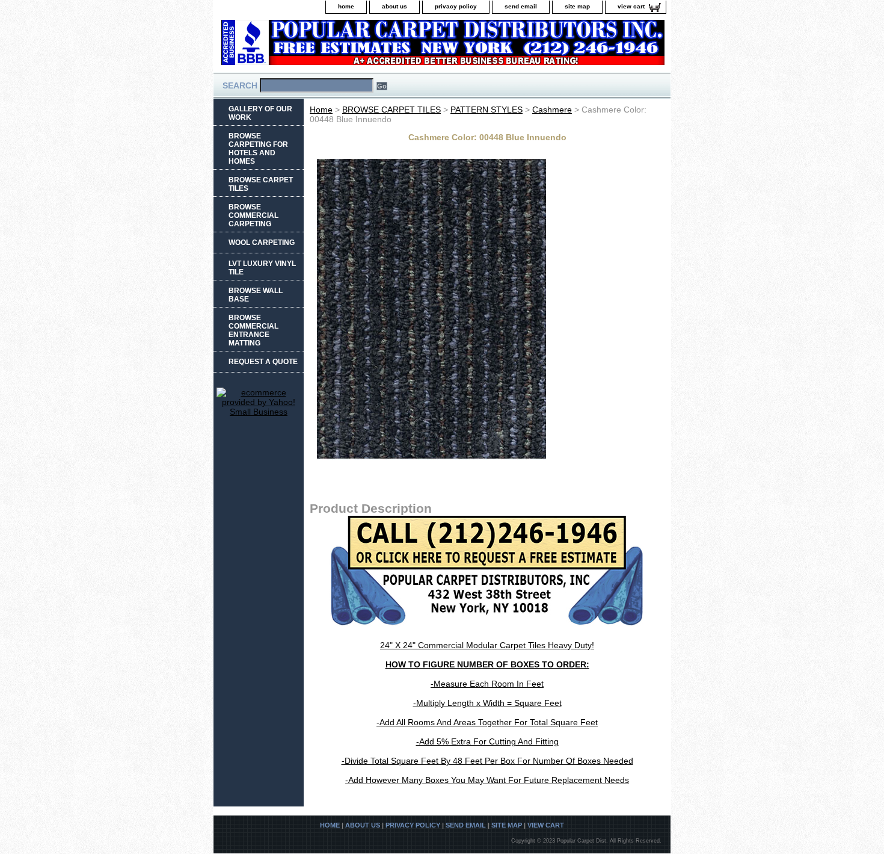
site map (577, 6)
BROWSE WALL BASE (256, 294)
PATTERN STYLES (486, 109)
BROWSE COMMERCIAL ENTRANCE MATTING (253, 330)
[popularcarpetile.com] (363, 46)
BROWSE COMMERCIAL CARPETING (253, 215)
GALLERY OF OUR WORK (260, 113)
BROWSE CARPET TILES (391, 109)
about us (394, 6)
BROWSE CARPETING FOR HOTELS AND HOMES (258, 149)
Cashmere (552, 109)
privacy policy (456, 6)
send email (521, 6)
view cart (631, 6)
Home (321, 109)
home (346, 6)
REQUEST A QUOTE (263, 361)
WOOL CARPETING (262, 242)
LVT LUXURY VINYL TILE (262, 267)
